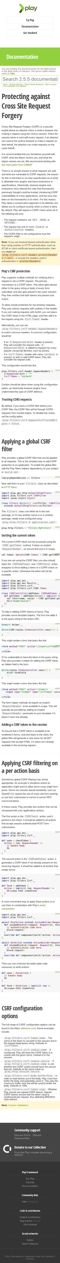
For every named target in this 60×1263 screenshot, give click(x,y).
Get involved (30, 1224)
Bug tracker (30, 1220)
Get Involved (30, 33)
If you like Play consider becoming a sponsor (33, 1153)
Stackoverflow (21, 1138)
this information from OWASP (17, 164)
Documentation (30, 26)
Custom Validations (18, 1105)
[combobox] (30, 79)
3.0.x (12, 73)
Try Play (30, 20)
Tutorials (30, 1182)
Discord (37, 1135)
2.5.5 (46, 68)
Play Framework (30, 8)
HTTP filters (10, 487)
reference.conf (28, 1028)
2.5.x (10, 71)
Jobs (30, 1201)
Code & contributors (30, 1217)
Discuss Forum (22, 1135)
